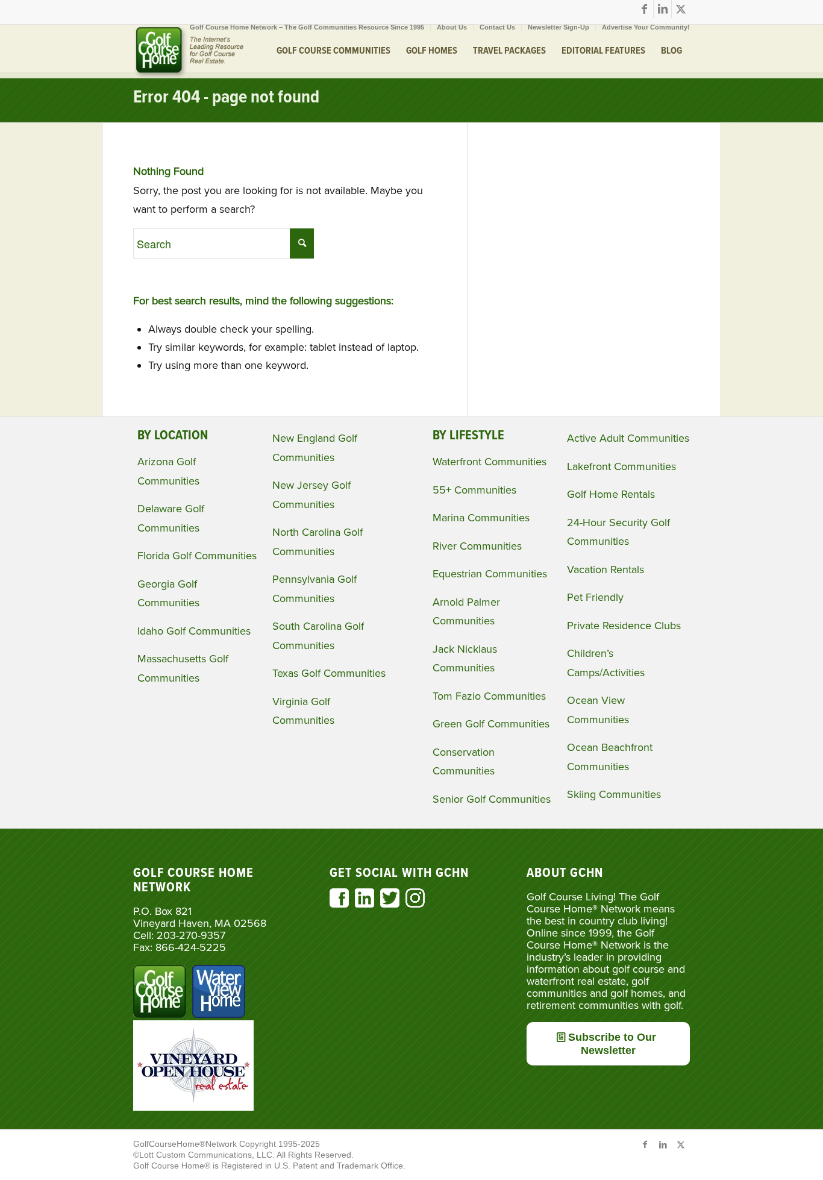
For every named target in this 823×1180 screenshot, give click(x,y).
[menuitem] (307, 27)
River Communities (477, 546)
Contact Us (497, 27)
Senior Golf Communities (492, 799)
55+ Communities (474, 490)
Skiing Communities (614, 794)
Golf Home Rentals (611, 494)
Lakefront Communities (621, 466)
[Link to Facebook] (644, 9)
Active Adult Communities (628, 438)
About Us (452, 27)
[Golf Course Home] (188, 51)
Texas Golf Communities (329, 673)
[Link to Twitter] (681, 9)
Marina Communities (481, 517)
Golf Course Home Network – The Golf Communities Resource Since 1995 (307, 27)
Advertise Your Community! (646, 27)
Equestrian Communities (490, 573)
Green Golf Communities (491, 723)
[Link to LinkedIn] (662, 9)
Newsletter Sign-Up (558, 27)
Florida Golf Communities (197, 555)
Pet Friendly (595, 597)
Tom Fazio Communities (489, 696)
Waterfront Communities (489, 461)
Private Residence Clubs (624, 625)
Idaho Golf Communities (194, 631)
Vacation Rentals (605, 569)
